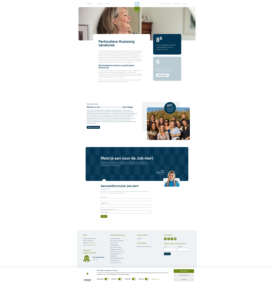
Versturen (104, 216)
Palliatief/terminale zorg (116, 249)
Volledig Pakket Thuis (115, 254)
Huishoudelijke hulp (115, 238)
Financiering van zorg (115, 262)
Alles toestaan (183, 271)
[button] (90, 3)
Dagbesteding (113, 256)
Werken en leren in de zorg (144, 246)
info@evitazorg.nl (91, 245)
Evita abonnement (114, 260)
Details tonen (154, 279)
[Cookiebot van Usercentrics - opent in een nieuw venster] (87, 280)
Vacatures (139, 238)
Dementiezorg (114, 243)
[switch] (120, 279)
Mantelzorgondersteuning (116, 258)
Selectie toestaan (184, 275)
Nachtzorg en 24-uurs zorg (117, 251)
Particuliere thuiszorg (115, 247)
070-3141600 (92, 243)
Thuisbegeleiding (114, 245)
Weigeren (184, 279)
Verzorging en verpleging (116, 240)
